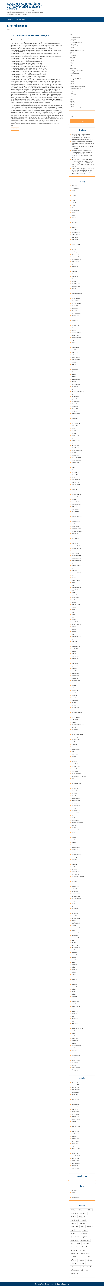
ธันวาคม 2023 (75, 1160)
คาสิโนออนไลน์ (76, 923)
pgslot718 (74, 612)
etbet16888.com (76, 357)
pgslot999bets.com (76, 624)
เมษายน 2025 (75, 1121)
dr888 (73, 342)
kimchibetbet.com (76, 448)
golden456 (74, 399)
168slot (74, 193)
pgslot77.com (75, 617)
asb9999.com (75, 254)
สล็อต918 (74, 984)
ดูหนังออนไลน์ (75, 933)
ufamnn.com (75, 849)
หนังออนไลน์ (75, 1018)
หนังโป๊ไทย (72, 57)
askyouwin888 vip (76, 259)
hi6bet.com (75, 408)
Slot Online (75, 754)
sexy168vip (75, 729)
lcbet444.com (75, 462)
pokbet (74, 639)
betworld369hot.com (77, 293)
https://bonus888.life (75, 45)
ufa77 (73, 832)
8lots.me (74, 215)
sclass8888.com (76, 719)
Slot (73, 751)
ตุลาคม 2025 (75, 1107)
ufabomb (74, 844)
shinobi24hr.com (76, 739)
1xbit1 (73, 205)
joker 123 (72, 83)
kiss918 (72, 62)
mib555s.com (75, 526)
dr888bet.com (75, 345)
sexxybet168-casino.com (78, 724)
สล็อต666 (74, 977)
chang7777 (75, 330)
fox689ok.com (75, 372)
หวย (73, 1021)
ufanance (74, 852)
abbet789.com (75, 230)
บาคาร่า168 (75, 945)
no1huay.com (75, 553)
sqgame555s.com (76, 766)
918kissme (75, 222)
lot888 (73, 477)
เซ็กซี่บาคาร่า (75, 1038)
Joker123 (74, 433)
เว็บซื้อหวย (74, 1048)
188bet (74, 195)
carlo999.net (75, 323)
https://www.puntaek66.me (76, 108)
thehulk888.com (76, 798)
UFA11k (74, 827)
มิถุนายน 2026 (75, 1087)
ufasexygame (75, 857)
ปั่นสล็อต (74, 950)
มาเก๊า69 (74, 962)
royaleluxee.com (76, 697)
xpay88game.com (76, 898)
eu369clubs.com (76, 359)
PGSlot (74, 607)
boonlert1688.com (76, 313)
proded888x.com (76, 646)
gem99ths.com (75, 389)
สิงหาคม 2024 (75, 1141)
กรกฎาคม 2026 (75, 1085)
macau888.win (75, 501)
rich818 (74, 685)
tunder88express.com (77, 822)
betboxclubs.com (76, 279)
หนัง (73, 1016)
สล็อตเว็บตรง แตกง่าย (75, 37)
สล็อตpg (74, 991)
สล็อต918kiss (75, 987)
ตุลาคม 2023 (75, 1165)
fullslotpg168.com (76, 379)
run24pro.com (75, 700)
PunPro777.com (76, 661)
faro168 (72, 104)
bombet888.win (76, 305)
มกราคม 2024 (75, 1158)
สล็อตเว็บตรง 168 (76, 1006)
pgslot (71, 75)
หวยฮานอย (75, 1026)
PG (73, 575)
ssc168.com (75, 771)
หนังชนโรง (72, 80)
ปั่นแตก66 (74, 952)
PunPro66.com (75, 656)
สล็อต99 (74, 989)
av (73, 264)
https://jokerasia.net (75, 72)
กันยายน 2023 (75, 1168)
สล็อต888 (72, 47)
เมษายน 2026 (75, 1092)
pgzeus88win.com (76, 636)
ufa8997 (74, 837)
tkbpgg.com (75, 808)
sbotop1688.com (76, 717)
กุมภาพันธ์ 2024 (76, 1156)
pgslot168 (74, 609)
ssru (73, 778)
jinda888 (74, 430)
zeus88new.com (76, 918)
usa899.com (75, 869)
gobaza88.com (75, 396)
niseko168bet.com (76, 548)
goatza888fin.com (76, 394)
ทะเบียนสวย (75, 935)
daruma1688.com (76, 337)
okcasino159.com (76, 555)
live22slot (74, 470)
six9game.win (75, 746)
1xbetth (74, 203)
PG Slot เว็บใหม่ (76, 580)
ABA (73, 225)
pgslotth (74, 634)
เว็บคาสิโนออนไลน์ (76, 1045)
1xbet (71, 59)
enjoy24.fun (75, 352)
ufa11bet (74, 825)
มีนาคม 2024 (75, 1153)
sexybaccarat (73, 90)
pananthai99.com (76, 565)
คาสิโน (74, 920)
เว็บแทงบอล (75, 1062)
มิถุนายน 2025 (75, 1116)
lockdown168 (75, 472)
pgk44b (74, 602)
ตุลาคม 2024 (75, 1136)
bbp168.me (75, 276)
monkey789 (75, 533)
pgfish (73, 585)
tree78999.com (75, 820)
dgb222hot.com (76, 340)
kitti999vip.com (75, 455)
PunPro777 (75, 658)
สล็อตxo (74, 994)
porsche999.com (76, 644)
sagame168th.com (76, 710)
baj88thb (74, 271)
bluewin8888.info (76, 301)
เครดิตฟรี (74, 1036)
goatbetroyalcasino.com (78, 391)
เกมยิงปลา (74, 1031)
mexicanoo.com (76, 521)
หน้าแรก (10, 19)
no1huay (74, 550)
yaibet (73, 903)
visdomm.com (75, 886)
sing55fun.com (75, 742)
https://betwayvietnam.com (76, 70)
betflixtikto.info (76, 283)
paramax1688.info (76, 573)
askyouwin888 (75, 256)
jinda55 (74, 428)
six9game (74, 744)
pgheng (74, 592)
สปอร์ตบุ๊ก (74, 964)
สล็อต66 (72, 41)
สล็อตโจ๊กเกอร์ (75, 1011)
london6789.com (76, 475)
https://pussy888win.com (76, 88)
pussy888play (75, 673)
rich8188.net (75, 690)
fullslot (74, 374)
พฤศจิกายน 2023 (76, 1163)
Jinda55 (84, 1220)
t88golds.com (75, 786)
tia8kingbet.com (76, 803)
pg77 (73, 582)
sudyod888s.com (76, 783)
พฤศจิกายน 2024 (76, 1134)
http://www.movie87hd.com (76, 85)
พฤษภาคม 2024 (76, 1148)
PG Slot (74, 577)
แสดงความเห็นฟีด (76, 1195)
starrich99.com (75, 781)
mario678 (74, 506)
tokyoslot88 (73, 68)
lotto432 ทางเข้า (76, 479)
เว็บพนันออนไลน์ (76, 1055)
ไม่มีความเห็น (26, 39)
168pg (73, 190)
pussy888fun (75, 670)
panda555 (74, 570)
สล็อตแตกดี (75, 1009)
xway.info (74, 901)
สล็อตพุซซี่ (74, 996)
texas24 (74, 795)
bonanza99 (75, 308)
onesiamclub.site (76, 558)
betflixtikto (75, 281)
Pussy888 (74, 668)
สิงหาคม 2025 (75, 1111)
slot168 (74, 756)
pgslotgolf (74, 631)
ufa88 (73, 835)
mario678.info (75, 511)
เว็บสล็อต (74, 1058)
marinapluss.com (76, 504)
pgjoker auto (75, 597)
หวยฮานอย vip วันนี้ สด (77, 1028)
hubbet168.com (76, 413)
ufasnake (74, 859)
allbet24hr (74, 242)
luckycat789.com (76, 484)
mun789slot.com (76, 541)
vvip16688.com (75, 889)
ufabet (74, 842)
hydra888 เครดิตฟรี (76, 416)
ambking (74, 252)
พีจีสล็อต (74, 957)
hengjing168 (75, 406)
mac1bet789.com (76, 497)
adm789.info (75, 237)
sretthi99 (74, 768)
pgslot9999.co (75, 622)
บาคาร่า (72, 52)
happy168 (74, 403)
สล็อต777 (72, 67)
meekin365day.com (77, 516)
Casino (74, 328)
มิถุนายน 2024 (75, 1146)
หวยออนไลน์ (75, 1023)
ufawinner (74, 864)
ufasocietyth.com (76, 862)
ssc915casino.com (76, 773)
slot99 (71, 49)
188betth (74, 198)
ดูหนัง (71, 99)
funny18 (72, 60)
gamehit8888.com (76, 384)
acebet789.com (76, 232)
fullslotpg (72, 96)
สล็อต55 (74, 972)
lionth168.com (75, 465)
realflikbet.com (76, 680)
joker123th (75, 438)
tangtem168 (75, 788)
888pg (73, 212)
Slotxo (73, 759)
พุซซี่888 (74, 960)
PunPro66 (74, 653)
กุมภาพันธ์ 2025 (76, 1126)
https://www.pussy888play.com (77, 86)
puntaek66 (75, 663)
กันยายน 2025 (75, 1109)
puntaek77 (75, 666)
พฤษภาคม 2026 (76, 1089)
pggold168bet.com (76, 587)
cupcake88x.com (76, 335)
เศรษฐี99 (74, 1065)
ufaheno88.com (76, 847)
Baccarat (74, 269)
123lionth (74, 185)
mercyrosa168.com (77, 519)
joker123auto (75, 435)
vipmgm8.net (75, 884)
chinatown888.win (76, 332)
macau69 (74, 499)
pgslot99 (74, 619)
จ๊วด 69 (74, 925)
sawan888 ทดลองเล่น (77, 712)
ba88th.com (75, 266)
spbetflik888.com (76, 764)
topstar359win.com (77, 813)
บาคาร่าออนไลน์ (76, 947)
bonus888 (74, 310)
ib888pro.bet (75, 418)
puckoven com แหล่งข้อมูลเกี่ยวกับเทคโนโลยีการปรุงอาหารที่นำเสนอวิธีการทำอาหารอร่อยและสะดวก (24, 6)
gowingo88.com (76, 401)
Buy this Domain (20, 19)
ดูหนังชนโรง (73, 103)
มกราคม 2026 (75, 1099)
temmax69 (74, 793)
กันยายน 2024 (75, 1138)
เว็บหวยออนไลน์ (76, 1060)
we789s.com (75, 891)
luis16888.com (75, 487)
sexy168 (74, 727)
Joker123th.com (76, 440)
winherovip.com (76, 893)
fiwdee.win (75, 369)
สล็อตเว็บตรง (73, 39)
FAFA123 (74, 362)
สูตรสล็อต (74, 1013)
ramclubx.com (75, 678)
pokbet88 (74, 641)
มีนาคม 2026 (75, 1094)
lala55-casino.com (76, 457)
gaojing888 (75, 386)
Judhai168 (74, 443)
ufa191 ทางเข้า (75, 830)
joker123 (72, 34)
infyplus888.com (76, 423)
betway (74, 288)
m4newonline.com (76, 492)
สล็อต (73, 967)
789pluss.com (75, 210)
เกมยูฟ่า (74, 1033)
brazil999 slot (75, 315)
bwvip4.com (75, 318)
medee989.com (76, 514)
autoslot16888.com (76, 261)
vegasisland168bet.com (78, 876)
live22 (71, 98)
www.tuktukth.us (76, 896)
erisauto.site (75, 354)
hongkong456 (75, 411)
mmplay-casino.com (77, 531)
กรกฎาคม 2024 (75, 1143)
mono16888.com (76, 536)
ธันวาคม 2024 (75, 1131)
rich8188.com (75, 688)
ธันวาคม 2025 (75, 1102)
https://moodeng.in (74, 73)
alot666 (74, 249)
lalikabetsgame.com (77, 460)
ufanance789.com (76, 854)
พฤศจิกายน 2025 (76, 1104)
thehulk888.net (76, 800)
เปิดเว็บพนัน (75, 1040)
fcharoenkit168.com (77, 367)
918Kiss (74, 217)
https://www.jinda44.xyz (76, 42)
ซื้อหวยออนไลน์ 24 (76, 928)
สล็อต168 (72, 36)
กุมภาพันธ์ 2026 (76, 1097)
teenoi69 (74, 791)
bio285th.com (75, 296)
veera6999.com (76, 874)
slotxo (71, 54)
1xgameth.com (75, 207)
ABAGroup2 (75, 227)
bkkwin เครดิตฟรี (76, 298)
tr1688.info (75, 815)
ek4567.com (75, 350)
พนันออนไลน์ (75, 955)
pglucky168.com (76, 604)
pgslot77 (74, 614)
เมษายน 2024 (75, 1151)
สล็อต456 (72, 106)
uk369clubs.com (76, 866)
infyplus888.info (76, 426)
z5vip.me (74, 911)
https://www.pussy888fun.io (77, 50)
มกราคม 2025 (75, 1129)
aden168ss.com (76, 234)
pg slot (71, 63)
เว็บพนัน (74, 1053)
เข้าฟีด (73, 1192)
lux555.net (74, 489)
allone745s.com (76, 244)
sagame (72, 81)
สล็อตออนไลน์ (75, 999)
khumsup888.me (76, 445)
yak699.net (75, 906)
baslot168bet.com (76, 274)
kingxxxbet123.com (77, 450)
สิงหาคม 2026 (75, 1082)
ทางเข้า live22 (75, 938)
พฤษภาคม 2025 (76, 1119)
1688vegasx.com (76, 188)
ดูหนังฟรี (72, 101)
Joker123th (74, 1227)
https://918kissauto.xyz (75, 78)
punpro (74, 651)
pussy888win (75, 675)
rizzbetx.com (75, 693)
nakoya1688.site (76, 546)
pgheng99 (74, 595)
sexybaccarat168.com (77, 734)
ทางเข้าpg (74, 940)
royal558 (74, 695)
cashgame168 (75, 325)
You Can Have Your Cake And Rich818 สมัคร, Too (30, 36)
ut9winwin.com (76, 871)
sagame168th (75, 707)
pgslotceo (74, 626)
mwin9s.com (75, 543)
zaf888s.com (75, 913)
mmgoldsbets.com (76, 528)
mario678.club (75, 509)
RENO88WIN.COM (76, 683)
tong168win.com (76, 810)
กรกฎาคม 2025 (75, 1114)
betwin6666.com (76, 291)
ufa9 (73, 840)
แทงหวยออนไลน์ (76, 1067)
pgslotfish (74, 629)
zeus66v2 (74, 915)
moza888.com (75, 538)
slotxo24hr (75, 761)
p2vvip (74, 563)
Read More (15, 129)
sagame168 (75, 705)
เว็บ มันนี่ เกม (75, 1043)
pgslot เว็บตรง (73, 94)
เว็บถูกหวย (74, 1050)
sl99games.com (76, 749)
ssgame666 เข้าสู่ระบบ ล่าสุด (79, 776)
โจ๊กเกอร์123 (75, 1070)
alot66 (73, 247)
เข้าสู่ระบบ (74, 1190)
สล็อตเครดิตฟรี (75, 1001)
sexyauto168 (75, 732)
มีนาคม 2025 (75, 1124)
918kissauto (75, 220)
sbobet (74, 715)
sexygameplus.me (76, 737)
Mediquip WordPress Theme (44, 1284)
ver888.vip (74, 881)
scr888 (73, 722)
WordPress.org (76, 1197)
